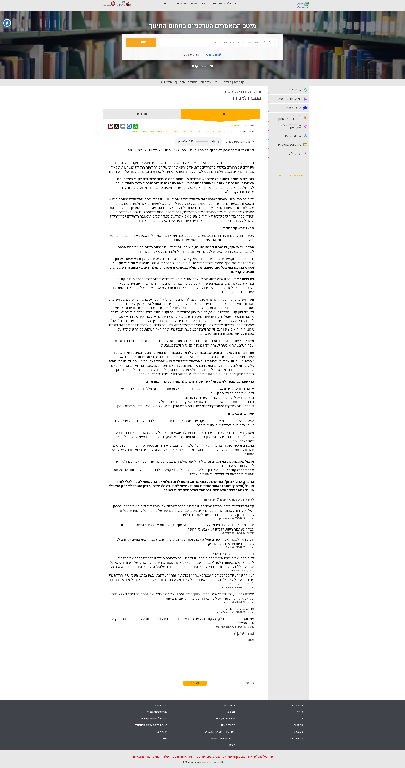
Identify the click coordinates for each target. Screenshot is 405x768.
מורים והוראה (160, 705)
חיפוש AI (166, 82)
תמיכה (133, 131)
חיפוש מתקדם (202, 66)
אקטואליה (229, 705)
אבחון (233, 131)
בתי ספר (222, 131)
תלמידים (144, 131)
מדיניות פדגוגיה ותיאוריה (222, 738)
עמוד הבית (297, 705)
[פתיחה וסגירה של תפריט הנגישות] (7, 23)
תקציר (220, 114)
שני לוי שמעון (237, 125)
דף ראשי (257, 92)
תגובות (142, 114)
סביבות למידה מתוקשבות (154, 718)
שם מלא (249, 683)
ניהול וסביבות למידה (157, 712)
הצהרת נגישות (296, 738)
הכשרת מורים (228, 725)
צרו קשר (206, 82)
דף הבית (239, 82)
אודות (227, 82)
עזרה (217, 82)
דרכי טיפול (208, 131)
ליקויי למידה (192, 131)
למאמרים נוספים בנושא (289, 175)
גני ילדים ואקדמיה (225, 718)
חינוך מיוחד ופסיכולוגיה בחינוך (237, 92)
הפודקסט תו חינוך (186, 82)
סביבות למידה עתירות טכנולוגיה (151, 725)
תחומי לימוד (161, 732)
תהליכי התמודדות (162, 131)
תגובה (250, 639)
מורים (178, 131)
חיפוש (141, 42)
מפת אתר (298, 732)
